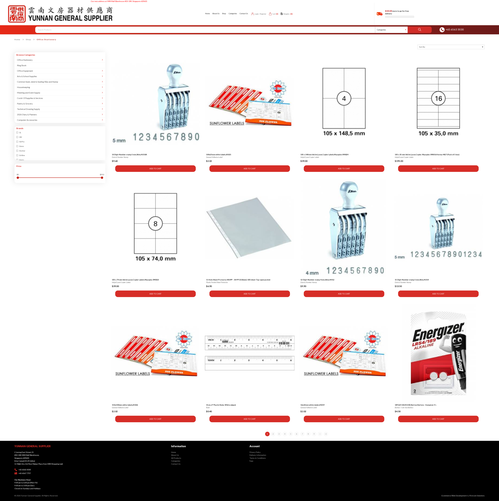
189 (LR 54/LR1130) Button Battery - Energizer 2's (415, 405)
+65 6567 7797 (24, 473)
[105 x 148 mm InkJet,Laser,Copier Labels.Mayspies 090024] (344, 103)
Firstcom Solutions (477, 496)
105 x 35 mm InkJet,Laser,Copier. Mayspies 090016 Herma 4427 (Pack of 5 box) (427, 155)
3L (20, 132)
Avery (21, 160)
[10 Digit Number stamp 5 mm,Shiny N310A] (155, 103)
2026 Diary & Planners (27, 114)
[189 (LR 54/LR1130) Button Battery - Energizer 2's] (438, 353)
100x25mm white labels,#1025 (218, 155)
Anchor (22, 151)
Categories (175, 461)
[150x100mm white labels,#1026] (155, 353)
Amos (21, 146)
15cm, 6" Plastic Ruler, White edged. (221, 405)
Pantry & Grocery (25, 103)
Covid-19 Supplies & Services (30, 98)
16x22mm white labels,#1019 (312, 405)
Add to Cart (155, 168)
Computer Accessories (27, 120)
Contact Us (175, 464)
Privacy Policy (255, 452)
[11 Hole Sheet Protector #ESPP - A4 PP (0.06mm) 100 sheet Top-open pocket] (250, 228)
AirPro (21, 142)
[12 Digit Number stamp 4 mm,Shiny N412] (344, 228)
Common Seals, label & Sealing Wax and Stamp (37, 81)
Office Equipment (25, 71)
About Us (175, 455)
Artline (22, 155)
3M (20, 137)
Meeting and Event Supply (28, 92)
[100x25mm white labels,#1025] (250, 103)
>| (326, 434)
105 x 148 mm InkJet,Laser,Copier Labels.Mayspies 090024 (325, 155)
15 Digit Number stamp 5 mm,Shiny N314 (412, 280)
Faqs (251, 461)
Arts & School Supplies (27, 76)
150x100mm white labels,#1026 (125, 405)
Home (17, 39)
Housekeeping (23, 87)
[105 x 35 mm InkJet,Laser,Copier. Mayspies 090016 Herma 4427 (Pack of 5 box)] (438, 103)
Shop (28, 39)
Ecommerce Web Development (454, 496)
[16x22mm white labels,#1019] (344, 353)
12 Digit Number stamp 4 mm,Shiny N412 (317, 280)
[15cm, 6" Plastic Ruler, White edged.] (250, 353)
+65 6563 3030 (455, 29)
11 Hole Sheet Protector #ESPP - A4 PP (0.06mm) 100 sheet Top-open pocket (238, 280)
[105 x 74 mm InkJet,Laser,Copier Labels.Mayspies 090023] (155, 228)
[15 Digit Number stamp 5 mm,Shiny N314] (438, 228)
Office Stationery (46, 39)
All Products (176, 458)
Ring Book (21, 65)
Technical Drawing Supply (28, 109)
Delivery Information (258, 455)
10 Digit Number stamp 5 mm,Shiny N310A (129, 155)
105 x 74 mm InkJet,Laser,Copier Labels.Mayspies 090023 (135, 280)
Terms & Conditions (258, 458)
